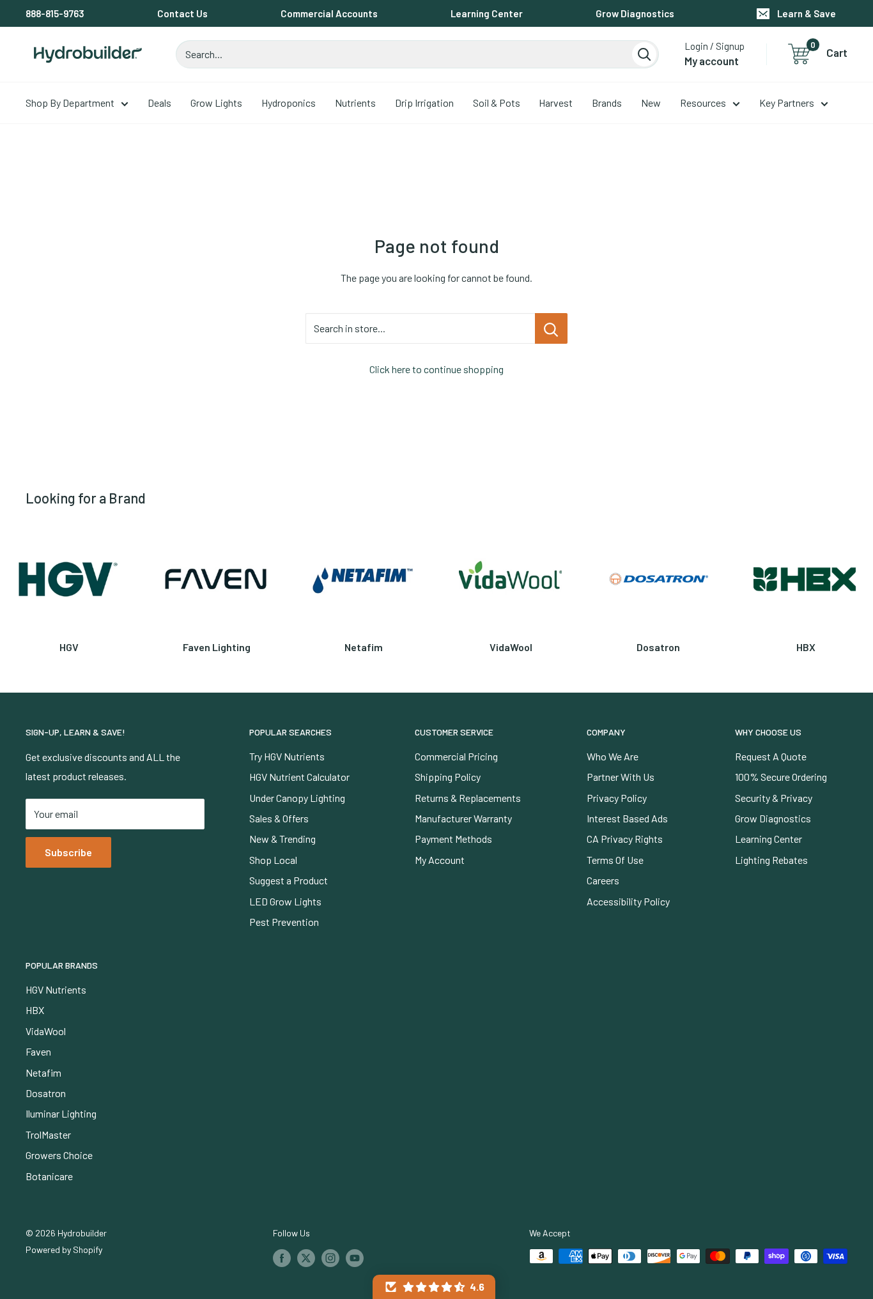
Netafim (43, 1072)
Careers (603, 880)
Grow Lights (216, 102)
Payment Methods (453, 839)
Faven (38, 1051)
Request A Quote (771, 756)
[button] (434, 1287)
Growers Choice (59, 1155)
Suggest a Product (288, 880)
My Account (440, 860)
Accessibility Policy (628, 901)
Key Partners (786, 102)
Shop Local (273, 860)
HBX (35, 1010)
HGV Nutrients (56, 989)
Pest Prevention (284, 922)
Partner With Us (620, 777)
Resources (703, 102)
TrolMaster (48, 1134)
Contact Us (182, 13)
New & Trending (282, 839)
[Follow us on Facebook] (282, 1257)
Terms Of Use (615, 860)
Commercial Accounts (329, 13)
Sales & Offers (279, 818)
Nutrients (355, 102)
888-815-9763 (55, 13)
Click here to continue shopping (436, 369)
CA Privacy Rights (625, 839)
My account (711, 60)
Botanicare (49, 1176)
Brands (607, 102)
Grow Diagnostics (635, 13)
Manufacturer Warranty (463, 818)
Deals (159, 102)
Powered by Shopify (64, 1249)
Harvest (556, 102)
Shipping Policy (448, 777)
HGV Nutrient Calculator (299, 777)
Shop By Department (70, 102)
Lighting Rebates (771, 860)
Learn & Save (806, 13)
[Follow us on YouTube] (355, 1257)
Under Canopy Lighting (297, 798)
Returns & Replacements (468, 798)
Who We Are (612, 756)
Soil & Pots (496, 102)
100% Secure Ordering (781, 777)
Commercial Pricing (456, 756)
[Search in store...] (551, 328)
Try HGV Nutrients (287, 756)
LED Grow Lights (285, 901)
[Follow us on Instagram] (330, 1257)
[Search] (644, 54)
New (651, 102)
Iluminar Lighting (61, 1113)
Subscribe (68, 852)
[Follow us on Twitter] (306, 1257)
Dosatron (46, 1093)
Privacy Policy (617, 798)
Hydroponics (288, 102)
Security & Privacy (773, 798)
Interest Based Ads (627, 818)
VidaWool (46, 1031)
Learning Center (487, 13)
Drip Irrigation (424, 102)
